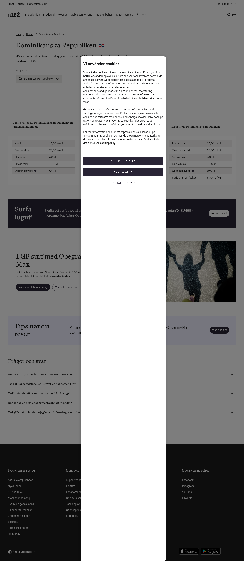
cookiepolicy (107, 143)
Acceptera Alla (123, 161)
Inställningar (123, 183)
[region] (123, 308)
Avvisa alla (123, 172)
